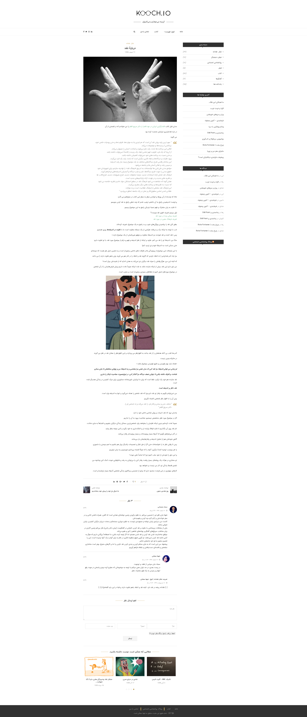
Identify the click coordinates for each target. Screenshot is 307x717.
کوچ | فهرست (169, 32)
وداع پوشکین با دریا (216, 126)
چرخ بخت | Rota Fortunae (213, 145)
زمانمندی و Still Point (215, 132)
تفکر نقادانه (130, 43)
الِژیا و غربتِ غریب (217, 108)
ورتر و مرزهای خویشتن (215, 114)
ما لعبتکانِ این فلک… (216, 102)
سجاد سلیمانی (162, 507)
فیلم (202, 68)
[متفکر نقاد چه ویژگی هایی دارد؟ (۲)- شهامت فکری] (99, 666)
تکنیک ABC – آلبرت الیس (161, 679)
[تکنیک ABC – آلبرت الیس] (161, 666)
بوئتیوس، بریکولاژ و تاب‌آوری (213, 139)
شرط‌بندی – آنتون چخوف (214, 120)
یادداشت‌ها (202, 84)
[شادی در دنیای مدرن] (130, 666)
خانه (181, 32)
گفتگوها (202, 79)
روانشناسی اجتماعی (202, 62)
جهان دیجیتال (202, 57)
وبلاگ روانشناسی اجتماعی (202, 242)
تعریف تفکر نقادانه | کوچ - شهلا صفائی (153, 579)
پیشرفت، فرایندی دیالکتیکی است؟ (211, 157)
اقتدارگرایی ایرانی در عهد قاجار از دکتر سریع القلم (147, 126)
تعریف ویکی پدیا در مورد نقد (166, 216)
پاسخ (84, 507)
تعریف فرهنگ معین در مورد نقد (165, 219)
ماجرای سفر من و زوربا (215, 151)
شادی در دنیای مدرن (130, 679)
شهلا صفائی (156, 556)
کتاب (156, 32)
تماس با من (144, 32)
